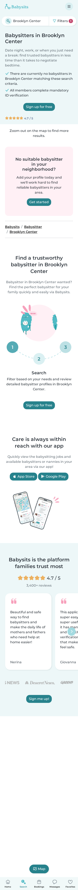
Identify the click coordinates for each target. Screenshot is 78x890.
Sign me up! (39, 699)
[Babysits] (16, 6)
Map (41, 869)
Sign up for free (39, 107)
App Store (26, 476)
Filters (64, 21)
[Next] (71, 631)
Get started (39, 202)
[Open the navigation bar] (69, 6)
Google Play (55, 476)
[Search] (8, 21)
